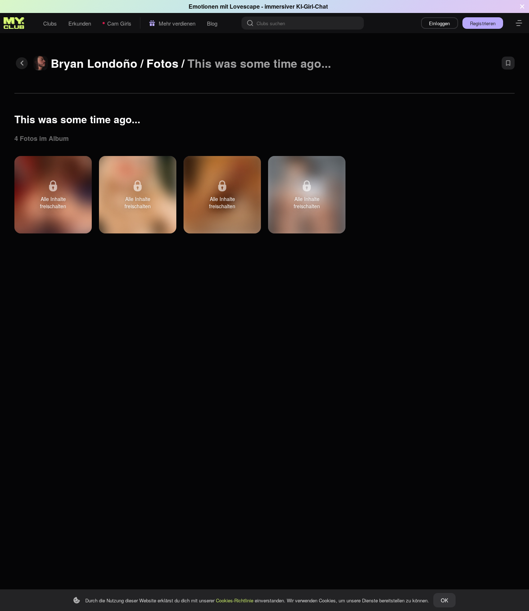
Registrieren (483, 23)
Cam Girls (119, 23)
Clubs (50, 23)
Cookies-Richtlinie (234, 600)
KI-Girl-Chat (312, 6)
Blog (212, 23)
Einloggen (439, 23)
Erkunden (79, 23)
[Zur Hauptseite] (14, 23)
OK (444, 600)
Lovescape (245, 6)
